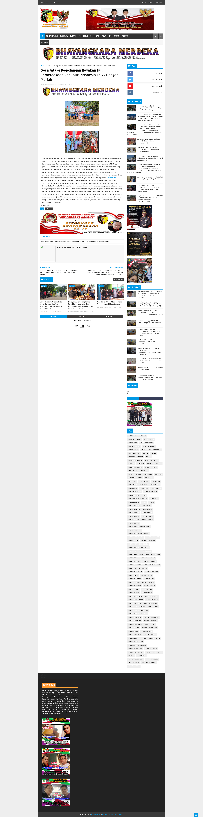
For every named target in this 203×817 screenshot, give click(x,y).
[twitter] (54, 2)
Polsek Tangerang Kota (137, 645)
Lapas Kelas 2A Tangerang (137, 471)
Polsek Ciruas (133, 589)
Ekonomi (131, 457)
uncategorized (133, 666)
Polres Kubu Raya (152, 537)
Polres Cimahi (133, 519)
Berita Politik (146, 450)
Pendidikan (83, 36)
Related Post (46, 280)
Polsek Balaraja (141, 568)
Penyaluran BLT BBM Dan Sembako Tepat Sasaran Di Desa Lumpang (110, 303)
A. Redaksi (132, 436)
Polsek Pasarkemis (135, 624)
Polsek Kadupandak (135, 600)
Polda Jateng (156, 488)
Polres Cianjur (147, 516)
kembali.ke (112, 178)
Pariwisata (132, 481)
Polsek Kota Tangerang (137, 607)
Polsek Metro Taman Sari (137, 614)
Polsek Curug (147, 593)
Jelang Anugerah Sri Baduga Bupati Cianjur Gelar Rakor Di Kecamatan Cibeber (149, 141)
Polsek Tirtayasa (151, 648)
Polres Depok (133, 523)
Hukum (148, 457)
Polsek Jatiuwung (151, 596)
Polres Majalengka (148, 540)
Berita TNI (157, 450)
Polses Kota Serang (135, 652)
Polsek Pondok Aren (149, 628)
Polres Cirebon (147, 519)
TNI (110, 36)
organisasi (149, 478)
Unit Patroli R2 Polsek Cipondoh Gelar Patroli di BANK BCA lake (150, 342)
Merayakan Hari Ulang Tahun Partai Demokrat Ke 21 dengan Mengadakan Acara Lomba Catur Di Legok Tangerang (80, 305)
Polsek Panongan (150, 621)
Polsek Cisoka (133, 593)
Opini (140, 478)
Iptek (156, 460)
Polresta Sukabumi (135, 565)
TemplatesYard (96, 814)
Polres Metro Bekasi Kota (138, 544)
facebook (109, 316)
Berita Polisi (133, 450)
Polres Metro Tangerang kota (139, 551)
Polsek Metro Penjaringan (138, 610)
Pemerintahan (52, 36)
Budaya (145, 453)
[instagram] (58, 2)
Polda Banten (154, 485)
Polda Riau (154, 499)
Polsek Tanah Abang (135, 641)
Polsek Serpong (134, 638)
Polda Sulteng (133, 502)
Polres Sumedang (148, 558)
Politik (151, 502)
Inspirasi (148, 460)
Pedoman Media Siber (116, 814)
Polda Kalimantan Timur (137, 495)
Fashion (140, 457)
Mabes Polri (147, 474)
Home (144, 2)
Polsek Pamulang (134, 621)
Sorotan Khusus (152, 659)
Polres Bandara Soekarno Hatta (140, 509)
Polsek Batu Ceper (135, 572)
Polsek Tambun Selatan (151, 638)
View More (119, 279)
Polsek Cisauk (147, 589)
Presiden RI (150, 652)
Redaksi (125, 36)
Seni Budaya (141, 655)
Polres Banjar (133, 512)
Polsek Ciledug (134, 582)
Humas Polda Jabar (135, 460)
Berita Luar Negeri (146, 443)
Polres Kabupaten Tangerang (139, 526)
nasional (158, 474)
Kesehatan (140, 464)
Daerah (73, 36)
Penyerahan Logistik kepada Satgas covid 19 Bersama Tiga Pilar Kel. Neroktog (149, 108)
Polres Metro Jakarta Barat (138, 547)
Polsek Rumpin (146, 631)
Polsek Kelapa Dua (150, 603)
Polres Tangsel (134, 561)
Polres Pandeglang (135, 554)
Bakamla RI (142, 436)
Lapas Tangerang (134, 474)
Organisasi (94, 36)
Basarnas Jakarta (134, 439)
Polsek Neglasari (134, 617)
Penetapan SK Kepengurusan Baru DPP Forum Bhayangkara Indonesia (149, 360)
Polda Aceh (132, 485)
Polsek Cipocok (148, 582)
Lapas (155, 467)
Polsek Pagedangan (151, 617)
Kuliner (148, 467)
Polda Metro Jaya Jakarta (137, 499)
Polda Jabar (132, 488)
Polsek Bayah (133, 575)
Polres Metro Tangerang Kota (139, 505)
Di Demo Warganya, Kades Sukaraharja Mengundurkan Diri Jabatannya (150, 158)
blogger (53, 316)
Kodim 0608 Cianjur (154, 464)
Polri (104, 36)
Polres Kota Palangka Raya (138, 533)
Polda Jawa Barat (134, 492)
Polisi (144, 502)
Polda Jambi (144, 488)
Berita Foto (132, 443)
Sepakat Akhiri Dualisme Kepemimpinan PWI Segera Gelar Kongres (148, 149)
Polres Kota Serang (135, 537)
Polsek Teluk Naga (135, 648)
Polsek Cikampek (134, 579)
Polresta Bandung (149, 561)
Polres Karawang (134, 530)
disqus (81, 316)
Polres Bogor (147, 512)
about (151, 2)
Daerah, (70, 84)
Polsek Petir (150, 624)
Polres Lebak (133, 540)
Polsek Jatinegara (135, 596)
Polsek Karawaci (134, 603)
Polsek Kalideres (152, 600)
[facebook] (51, 2)
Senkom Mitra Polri (135, 659)
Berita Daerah (149, 439)
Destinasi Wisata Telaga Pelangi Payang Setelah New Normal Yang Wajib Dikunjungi (149, 304)
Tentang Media (133, 662)
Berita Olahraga (149, 446)
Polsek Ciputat (149, 586)
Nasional (64, 36)
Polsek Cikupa (149, 579)
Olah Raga (132, 478)
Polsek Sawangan (134, 634)
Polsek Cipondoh (134, 586)
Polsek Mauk (153, 607)
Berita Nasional (134, 446)
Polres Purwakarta (152, 554)
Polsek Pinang (133, 628)
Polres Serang (133, 558)
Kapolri (131, 464)
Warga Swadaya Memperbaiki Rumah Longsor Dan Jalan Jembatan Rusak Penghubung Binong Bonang (51, 305)
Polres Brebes (133, 516)
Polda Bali (143, 485)
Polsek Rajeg (133, 631)
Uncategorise (151, 662)
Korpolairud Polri (135, 467)
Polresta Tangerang (152, 565)
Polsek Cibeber (146, 575)
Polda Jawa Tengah (150, 492)
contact (159, 2)
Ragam (116, 36)
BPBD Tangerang (134, 453)
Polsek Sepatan (150, 634)
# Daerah (49, 209)
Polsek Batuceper (151, 572)
